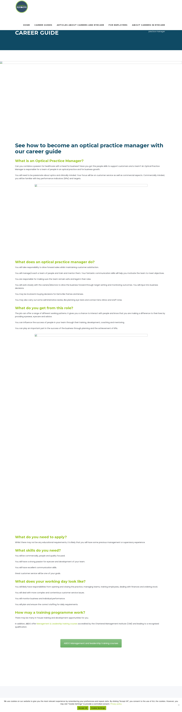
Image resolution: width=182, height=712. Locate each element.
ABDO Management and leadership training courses (91, 643)
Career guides (43, 25)
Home (26, 25)
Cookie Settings (98, 708)
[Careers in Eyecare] (21, 6)
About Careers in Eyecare (148, 25)
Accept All (82, 708)
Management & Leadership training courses (57, 623)
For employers (118, 25)
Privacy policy (116, 704)
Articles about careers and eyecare (80, 25)
